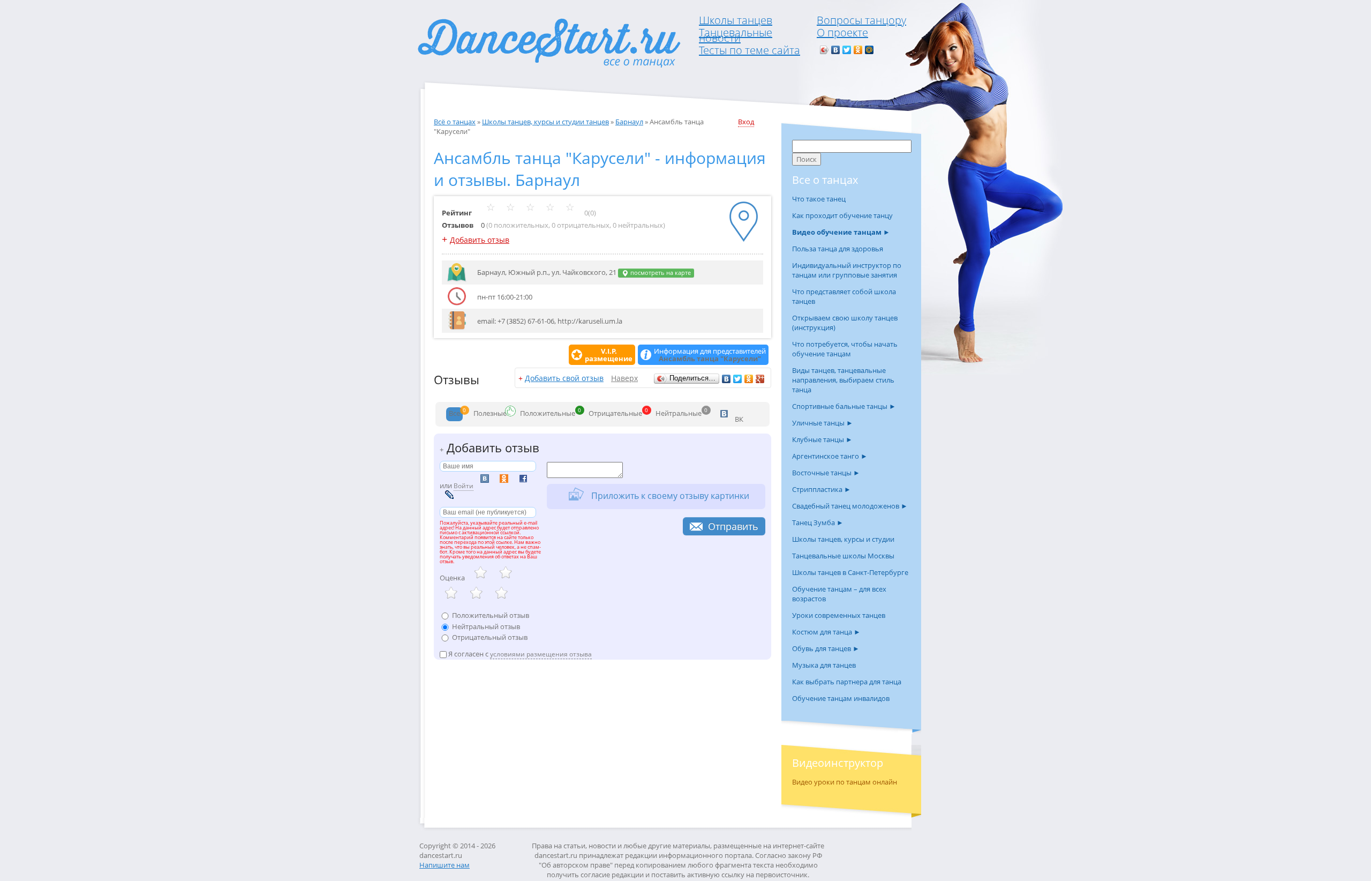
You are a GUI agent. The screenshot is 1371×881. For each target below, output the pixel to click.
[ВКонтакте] (835, 50)
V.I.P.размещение (608, 354)
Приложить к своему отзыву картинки (669, 495)
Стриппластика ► (821, 489)
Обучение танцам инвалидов (841, 698)
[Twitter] (847, 50)
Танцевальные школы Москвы (843, 556)
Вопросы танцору (861, 20)
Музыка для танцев (824, 665)
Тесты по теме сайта (749, 50)
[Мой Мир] (869, 50)
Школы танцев (735, 20)
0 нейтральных (638, 225)
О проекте (842, 32)
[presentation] (454, 414)
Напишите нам (444, 865)
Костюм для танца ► (826, 632)
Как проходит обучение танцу (842, 215)
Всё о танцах (455, 121)
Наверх (624, 378)
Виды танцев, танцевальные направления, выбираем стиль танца (843, 379)
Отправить (733, 526)
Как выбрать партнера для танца (846, 681)
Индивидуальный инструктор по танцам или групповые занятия (846, 270)
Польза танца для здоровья (837, 248)
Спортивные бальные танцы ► (844, 406)
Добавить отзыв (479, 240)
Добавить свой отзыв (564, 378)
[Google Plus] (760, 379)
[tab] (454, 414)
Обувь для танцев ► (826, 648)
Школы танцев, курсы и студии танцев (545, 121)
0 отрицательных (580, 225)
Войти (463, 485)
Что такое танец (819, 199)
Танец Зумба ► (817, 522)
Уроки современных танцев (838, 615)
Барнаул (629, 121)
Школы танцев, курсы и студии (843, 539)
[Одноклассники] (858, 50)
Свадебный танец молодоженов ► (850, 506)
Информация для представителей (710, 354)
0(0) (589, 213)
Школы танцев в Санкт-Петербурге (850, 572)
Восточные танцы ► (826, 472)
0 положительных (518, 225)
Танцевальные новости (735, 35)
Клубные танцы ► (822, 439)
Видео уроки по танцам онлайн (844, 782)
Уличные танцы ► (822, 423)
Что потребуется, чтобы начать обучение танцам (845, 349)
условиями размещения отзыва (541, 654)
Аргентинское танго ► (830, 456)
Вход (746, 121)
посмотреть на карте (660, 273)
